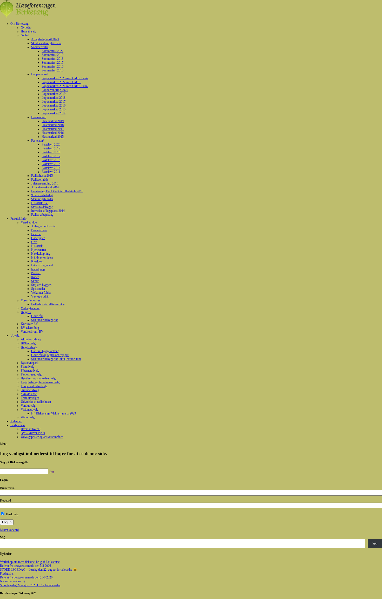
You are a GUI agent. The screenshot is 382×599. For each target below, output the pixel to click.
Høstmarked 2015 (53, 137)
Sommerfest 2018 (52, 59)
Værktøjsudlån (40, 296)
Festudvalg (27, 366)
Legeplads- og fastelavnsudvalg (40, 382)
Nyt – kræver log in (33, 433)
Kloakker (37, 261)
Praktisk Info (18, 218)
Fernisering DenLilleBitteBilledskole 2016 (57, 191)
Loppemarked (39, 74)
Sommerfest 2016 (52, 66)
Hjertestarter (38, 250)
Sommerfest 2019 (52, 55)
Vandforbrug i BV (32, 331)
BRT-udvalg (28, 343)
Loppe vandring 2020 (55, 90)
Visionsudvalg (29, 409)
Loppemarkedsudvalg (34, 386)
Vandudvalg (28, 405)
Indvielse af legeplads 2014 (48, 211)
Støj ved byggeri (41, 285)
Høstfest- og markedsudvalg (38, 378)
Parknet (36, 273)
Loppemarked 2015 (53, 109)
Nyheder (26, 27)
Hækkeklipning (40, 253)
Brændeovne (39, 230)
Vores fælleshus (30, 300)
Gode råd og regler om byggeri (50, 355)
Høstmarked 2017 (53, 129)
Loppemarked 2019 (53, 94)
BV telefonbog (30, 328)
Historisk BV (39, 203)
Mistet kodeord (9, 530)
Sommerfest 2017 (52, 62)
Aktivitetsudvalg (31, 339)
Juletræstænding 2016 (44, 183)
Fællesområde (39, 179)
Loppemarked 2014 (53, 113)
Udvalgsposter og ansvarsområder (42, 437)
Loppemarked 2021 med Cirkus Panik (65, 86)
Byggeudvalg (29, 347)
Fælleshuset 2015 (42, 175)
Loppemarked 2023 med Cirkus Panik (65, 78)
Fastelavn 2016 (51, 160)
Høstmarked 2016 (53, 133)
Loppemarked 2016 (53, 105)
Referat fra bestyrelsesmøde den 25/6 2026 (26, 577)
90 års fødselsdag (42, 195)
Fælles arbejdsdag (42, 214)
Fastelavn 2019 (51, 148)
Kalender (16, 421)
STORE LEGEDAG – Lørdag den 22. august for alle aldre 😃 (38, 569)
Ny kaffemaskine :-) (12, 581)
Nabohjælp (38, 269)
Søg (2, 537)
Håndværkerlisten (42, 257)
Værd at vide (29, 222)
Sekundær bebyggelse (44, 320)
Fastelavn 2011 (51, 172)
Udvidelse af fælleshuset (36, 402)
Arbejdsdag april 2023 (45, 39)
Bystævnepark (29, 363)
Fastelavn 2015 (51, 164)
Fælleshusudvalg (31, 374)
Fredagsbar (7, 573)
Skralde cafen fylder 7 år (46, 43)
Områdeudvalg (30, 390)
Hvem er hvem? (30, 429)
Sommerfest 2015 (52, 70)
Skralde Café (29, 394)
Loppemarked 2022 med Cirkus (61, 82)
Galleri (25, 35)
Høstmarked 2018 (53, 125)
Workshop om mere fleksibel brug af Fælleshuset (30, 562)
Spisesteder (38, 289)
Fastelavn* (37, 140)
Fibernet (36, 234)
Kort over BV (29, 324)
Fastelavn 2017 (51, 156)
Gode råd (37, 316)
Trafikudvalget (30, 398)
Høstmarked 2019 (53, 121)
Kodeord (5, 500)
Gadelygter (38, 238)
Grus (34, 242)
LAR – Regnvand (42, 265)
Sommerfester (39, 47)
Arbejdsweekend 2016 (45, 187)
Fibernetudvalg (30, 370)
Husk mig (11, 514)
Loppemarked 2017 (53, 101)
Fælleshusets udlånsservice (47, 304)
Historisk (37, 246)
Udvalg (14, 335)
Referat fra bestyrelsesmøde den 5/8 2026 (25, 566)
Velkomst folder (41, 292)
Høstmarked (38, 117)
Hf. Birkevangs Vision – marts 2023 (53, 413)
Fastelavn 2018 (51, 152)
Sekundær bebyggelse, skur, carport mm (56, 359)
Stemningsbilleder (42, 199)
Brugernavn (7, 488)
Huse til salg (28, 31)
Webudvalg (28, 417)
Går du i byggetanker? (44, 351)
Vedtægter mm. (30, 308)
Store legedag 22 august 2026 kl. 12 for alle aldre (30, 585)
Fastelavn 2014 (51, 168)
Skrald (35, 281)
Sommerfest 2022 (52, 51)
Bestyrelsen (17, 425)
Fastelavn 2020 (51, 144)
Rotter (35, 277)
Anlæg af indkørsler (43, 226)
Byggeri (26, 312)
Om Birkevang (19, 23)
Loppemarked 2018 (53, 98)
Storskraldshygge (42, 207)
